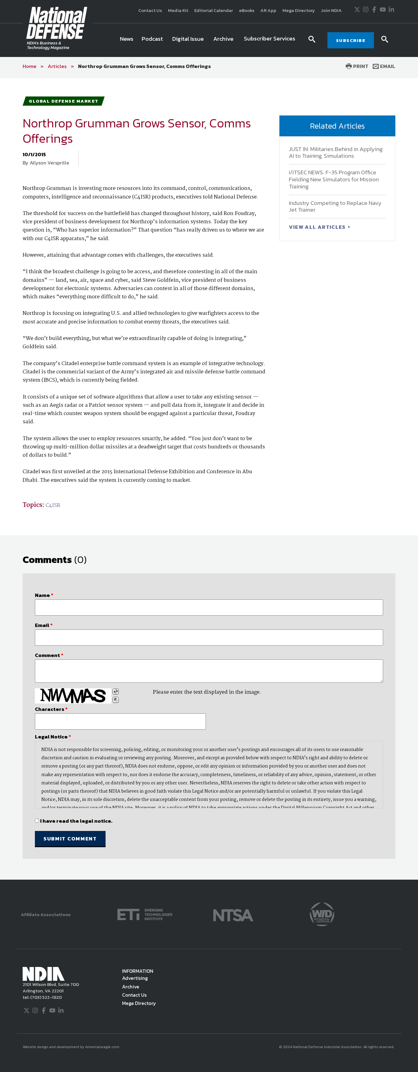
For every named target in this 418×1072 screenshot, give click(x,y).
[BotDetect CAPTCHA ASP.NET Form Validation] (73, 696)
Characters (51, 709)
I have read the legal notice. (76, 821)
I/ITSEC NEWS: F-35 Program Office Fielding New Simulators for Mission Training (334, 179)
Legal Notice (53, 737)
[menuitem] (126, 40)
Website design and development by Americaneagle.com (71, 1047)
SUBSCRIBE (351, 40)
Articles (57, 66)
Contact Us (150, 10)
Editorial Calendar (213, 10)
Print (360, 66)
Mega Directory (298, 10)
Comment (49, 655)
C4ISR (53, 505)
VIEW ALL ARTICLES (318, 227)
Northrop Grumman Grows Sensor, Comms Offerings (144, 66)
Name (44, 595)
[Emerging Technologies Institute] (145, 913)
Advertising (135, 978)
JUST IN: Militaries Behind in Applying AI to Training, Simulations (336, 152)
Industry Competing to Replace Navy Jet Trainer (335, 206)
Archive (130, 986)
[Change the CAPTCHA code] (116, 692)
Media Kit (178, 10)
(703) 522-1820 (45, 997)
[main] (209, 479)
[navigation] (208, 40)
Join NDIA (331, 10)
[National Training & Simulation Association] (233, 913)
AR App (268, 10)
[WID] (322, 913)
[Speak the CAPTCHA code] (116, 700)
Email (387, 66)
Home (29, 66)
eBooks (246, 10)
